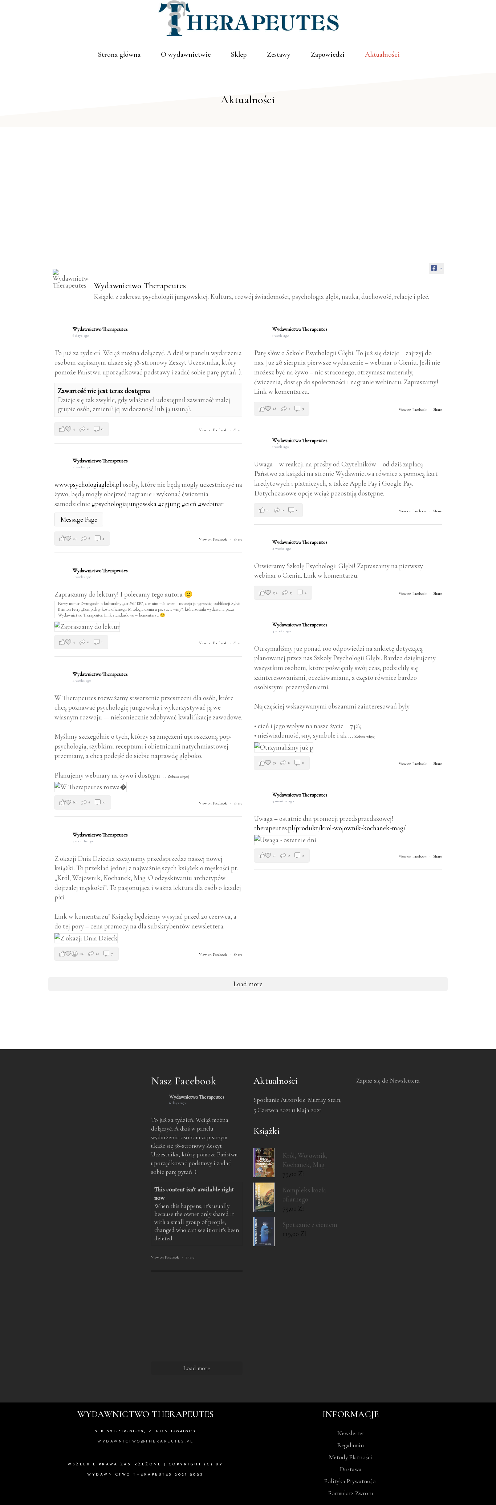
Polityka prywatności (350, 1481)
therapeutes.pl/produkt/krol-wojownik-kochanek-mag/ (330, 828)
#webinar (211, 503)
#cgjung (169, 503)
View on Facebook (213, 430)
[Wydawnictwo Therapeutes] (71, 278)
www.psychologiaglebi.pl (87, 484)
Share (237, 430)
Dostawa (351, 1469)
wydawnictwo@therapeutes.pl (145, 1442)
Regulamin (350, 1445)
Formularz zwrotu (350, 1493)
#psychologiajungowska (124, 503)
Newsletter (350, 1433)
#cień (189, 503)
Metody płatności (350, 1457)
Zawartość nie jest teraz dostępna (104, 390)
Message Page (78, 519)
